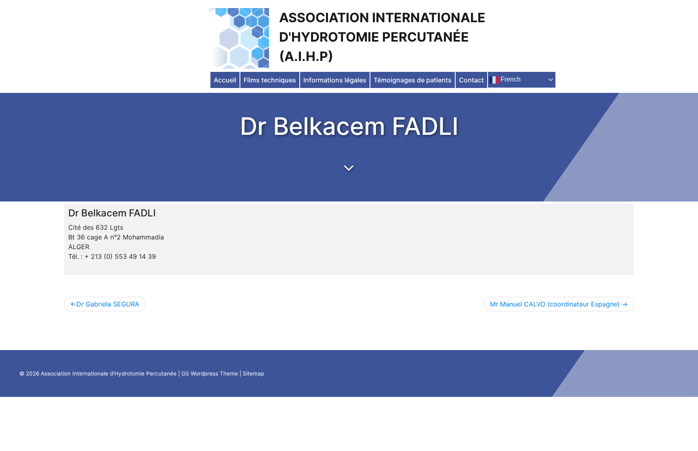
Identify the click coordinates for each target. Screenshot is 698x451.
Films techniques (270, 80)
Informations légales (334, 80)
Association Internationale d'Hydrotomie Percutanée (109, 373)
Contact (471, 80)
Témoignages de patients (413, 80)
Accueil (225, 80)
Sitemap (253, 373)
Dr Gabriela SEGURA (107, 304)
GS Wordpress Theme (209, 373)
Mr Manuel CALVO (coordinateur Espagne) (555, 304)
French (510, 79)
